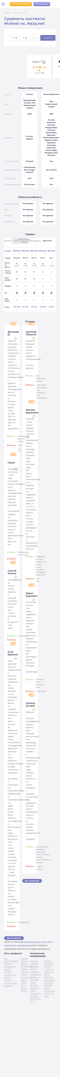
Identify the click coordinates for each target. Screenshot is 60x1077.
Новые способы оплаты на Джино (34, 986)
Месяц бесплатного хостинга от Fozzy (49, 992)
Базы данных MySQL (24, 988)
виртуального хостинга (35, 941)
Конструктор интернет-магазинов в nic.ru (35, 997)
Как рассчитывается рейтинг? (11, 961)
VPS (49, 941)
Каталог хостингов (21, 4)
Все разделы (42, 4)
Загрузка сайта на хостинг (25, 971)
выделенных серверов (15, 945)
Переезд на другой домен (26, 980)
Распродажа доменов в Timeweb (49, 982)
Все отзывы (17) (14, 938)
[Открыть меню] (4, 4)
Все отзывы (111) (32, 881)
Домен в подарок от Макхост (49, 963)
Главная (6, 12)
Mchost (17, 251)
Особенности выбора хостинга (10, 969)
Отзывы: (39, 72)
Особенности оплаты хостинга (10, 977)
